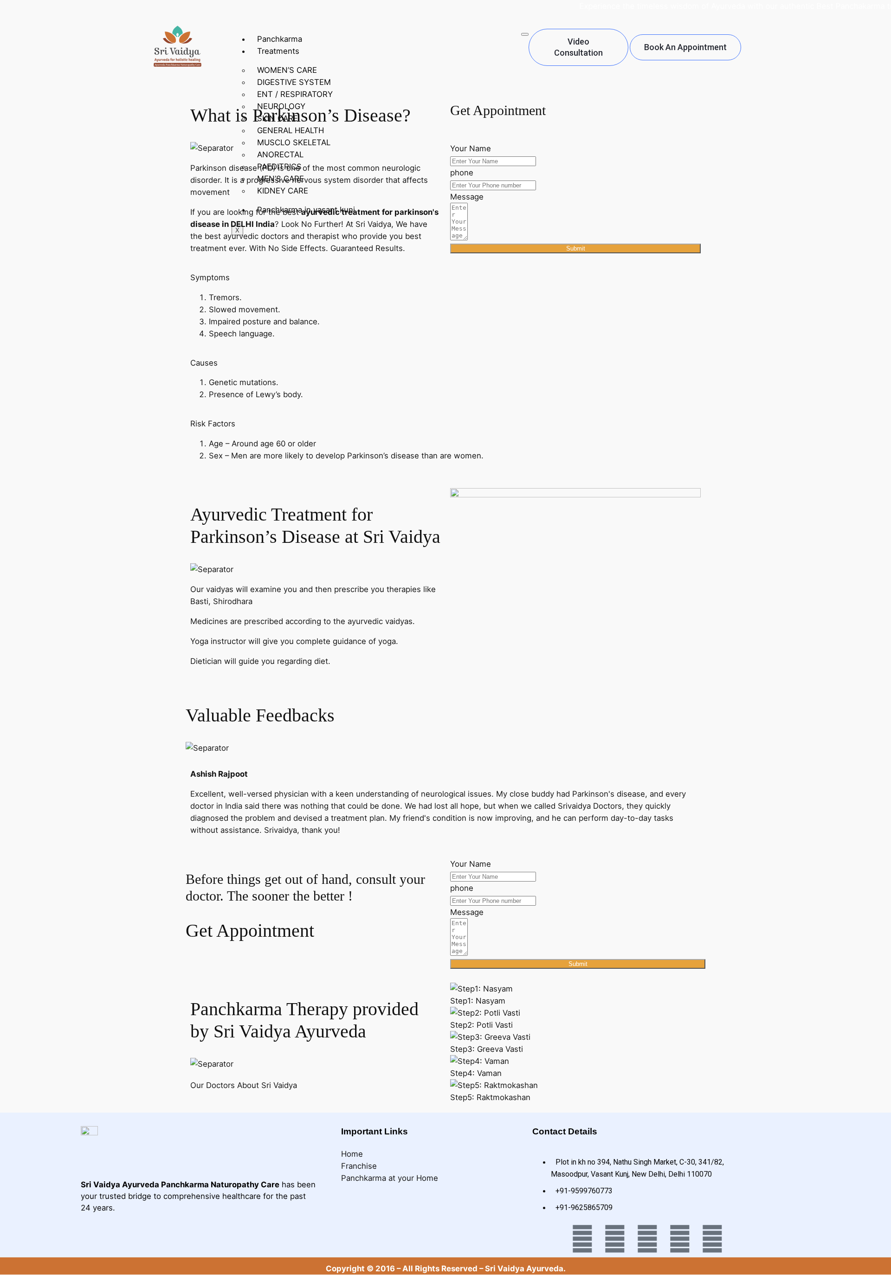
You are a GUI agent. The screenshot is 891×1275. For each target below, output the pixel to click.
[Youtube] (614, 1238)
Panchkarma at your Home (389, 1178)
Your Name (470, 148)
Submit (575, 248)
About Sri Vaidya (267, 1085)
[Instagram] (647, 1238)
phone (461, 172)
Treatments (278, 51)
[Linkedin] (679, 1238)
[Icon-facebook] (550, 1238)
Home (352, 1154)
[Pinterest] (712, 1238)
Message (467, 196)
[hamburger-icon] (525, 34)
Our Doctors (213, 1085)
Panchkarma (279, 39)
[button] (210, 277)
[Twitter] (582, 1238)
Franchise (359, 1166)
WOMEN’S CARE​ (287, 70)
